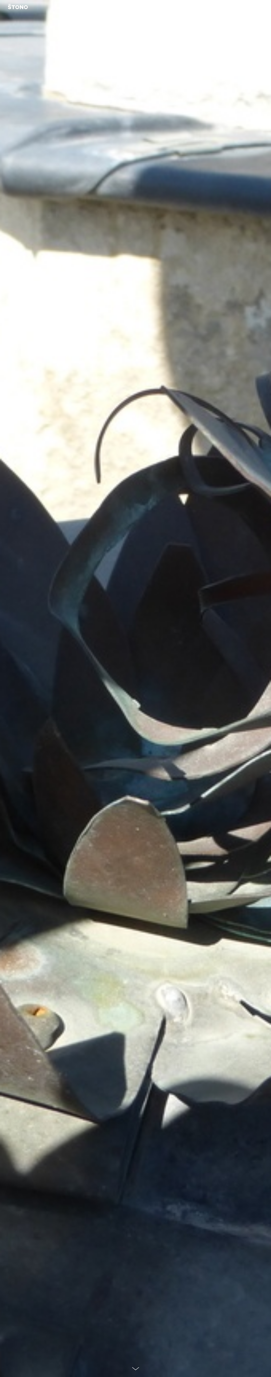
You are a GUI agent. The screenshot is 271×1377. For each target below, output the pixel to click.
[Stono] (18, 7)
